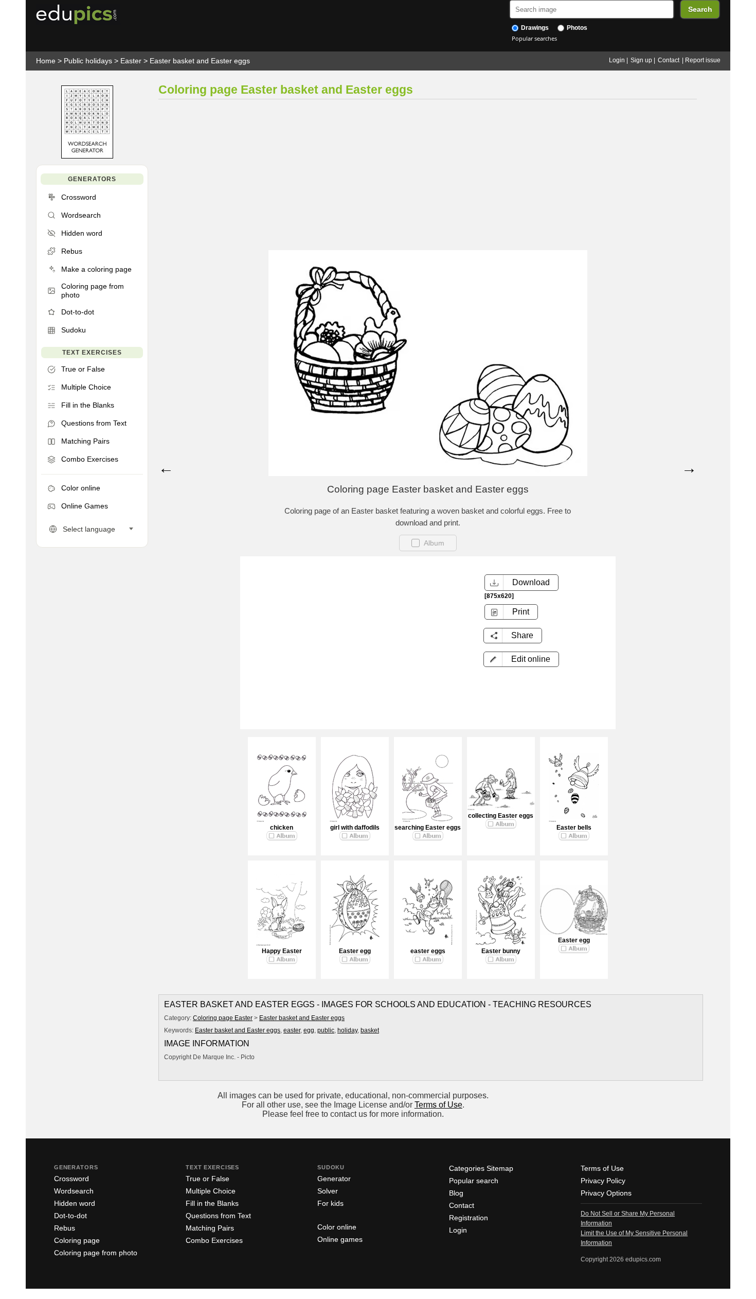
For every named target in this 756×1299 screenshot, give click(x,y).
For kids (330, 1203)
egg (308, 1030)
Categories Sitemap (481, 1168)
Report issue (703, 60)
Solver (327, 1191)
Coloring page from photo (95, 1253)
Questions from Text (218, 1216)
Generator (334, 1178)
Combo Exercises (214, 1240)
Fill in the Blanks (212, 1203)
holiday (347, 1030)
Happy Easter (282, 951)
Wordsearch (74, 1191)
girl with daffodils (355, 827)
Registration (468, 1218)
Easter (130, 61)
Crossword (71, 1178)
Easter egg (355, 951)
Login (617, 60)
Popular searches (534, 38)
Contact (668, 60)
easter (291, 1030)
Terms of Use (438, 1104)
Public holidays (88, 61)
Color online (336, 1227)
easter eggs (427, 951)
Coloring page (77, 1240)
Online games (340, 1239)
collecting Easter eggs (500, 815)
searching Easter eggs (427, 827)
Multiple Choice (211, 1191)
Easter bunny (500, 951)
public (325, 1030)
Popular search (473, 1181)
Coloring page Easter (223, 1018)
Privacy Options (606, 1193)
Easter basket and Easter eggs (200, 61)
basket (370, 1030)
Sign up (641, 60)
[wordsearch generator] (87, 156)
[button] (521, 659)
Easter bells (573, 827)
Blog (456, 1193)
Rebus (64, 1228)
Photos (576, 27)
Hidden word (74, 1203)
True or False (207, 1178)
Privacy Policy (603, 1181)
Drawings (534, 27)
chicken (281, 827)
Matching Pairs (210, 1228)
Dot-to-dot (70, 1216)
